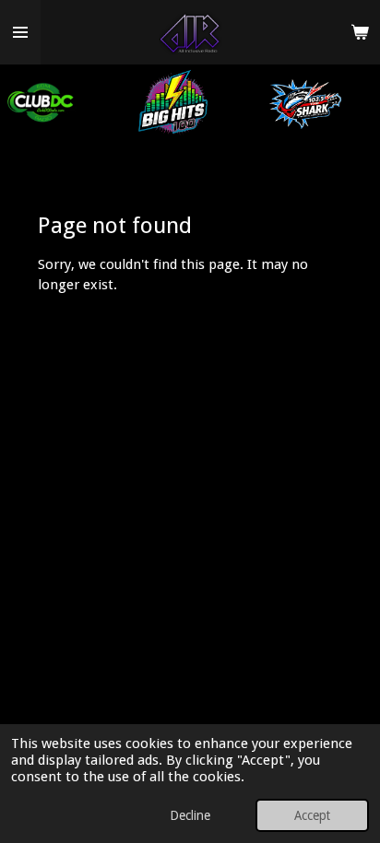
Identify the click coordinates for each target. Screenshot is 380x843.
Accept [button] (312, 815)
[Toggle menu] (20, 32)
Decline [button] (190, 815)
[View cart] (359, 32)
